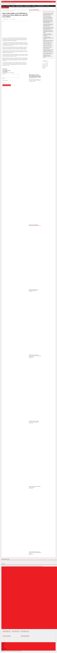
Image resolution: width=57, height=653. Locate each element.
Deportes (2, 647)
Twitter (7, 1)
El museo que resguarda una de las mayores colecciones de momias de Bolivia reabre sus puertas (48, 14)
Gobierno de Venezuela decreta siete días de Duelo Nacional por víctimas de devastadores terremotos (48, 28)
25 (47, 65)
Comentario (4, 73)
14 (44, 64)
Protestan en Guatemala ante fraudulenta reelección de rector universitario (47, 34)
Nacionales (13, 19)
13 (43, 64)
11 (47, 63)
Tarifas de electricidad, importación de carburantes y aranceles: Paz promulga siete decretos (48, 25)
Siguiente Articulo (4, 69)
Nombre (3, 78)
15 (45, 64)
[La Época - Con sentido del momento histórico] (10, 3)
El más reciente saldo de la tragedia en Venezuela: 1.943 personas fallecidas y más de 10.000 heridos (48, 50)
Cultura (2, 644)
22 (45, 65)
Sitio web (3, 82)
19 (42, 65)
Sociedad (2, 646)
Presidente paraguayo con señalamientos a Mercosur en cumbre (47, 56)
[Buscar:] (50, 7)
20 (43, 65)
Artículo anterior (4, 68)
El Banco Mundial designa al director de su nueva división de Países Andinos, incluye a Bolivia (47, 17)
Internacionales (3, 642)
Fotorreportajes (3, 648)
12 (42, 64)
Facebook (3, 1)
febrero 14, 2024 (6, 19)
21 (44, 65)
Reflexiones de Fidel (4, 649)
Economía (2, 645)
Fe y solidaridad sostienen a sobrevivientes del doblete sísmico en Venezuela (48, 38)
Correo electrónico (5, 80)
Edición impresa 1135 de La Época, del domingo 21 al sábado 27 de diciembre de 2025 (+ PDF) (35, 76)
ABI (10, 19)
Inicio (11, 1)
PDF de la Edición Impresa (34, 9)
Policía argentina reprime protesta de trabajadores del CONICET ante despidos (48, 31)
